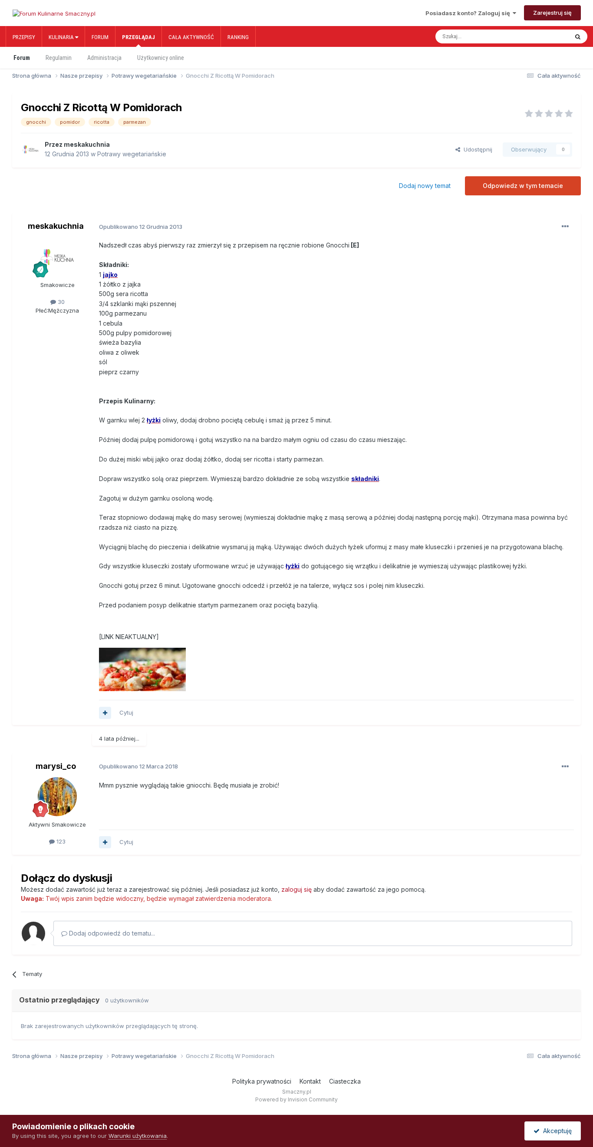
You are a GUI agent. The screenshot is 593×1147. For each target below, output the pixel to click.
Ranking (238, 37)
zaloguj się (296, 889)
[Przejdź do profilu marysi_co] (57, 796)
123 (60, 841)
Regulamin (59, 57)
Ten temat (546, 36)
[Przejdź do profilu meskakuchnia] (30, 149)
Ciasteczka (345, 1081)
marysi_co (56, 766)
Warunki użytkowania (138, 1135)
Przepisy (24, 37)
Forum (100, 37)
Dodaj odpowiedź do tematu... (111, 933)
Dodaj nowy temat (425, 185)
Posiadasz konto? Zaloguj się (469, 13)
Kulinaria (62, 37)
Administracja (104, 57)
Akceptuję (556, 1130)
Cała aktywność (191, 37)
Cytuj (126, 712)
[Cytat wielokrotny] (105, 713)
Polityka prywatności (261, 1081)
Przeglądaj (138, 37)
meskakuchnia (87, 144)
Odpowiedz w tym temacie (523, 185)
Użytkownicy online (160, 57)
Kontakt (310, 1081)
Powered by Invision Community (296, 1099)
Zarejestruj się (552, 12)
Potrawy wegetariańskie (131, 154)
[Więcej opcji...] (565, 226)
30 (60, 301)
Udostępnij (476, 149)
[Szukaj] (577, 36)
